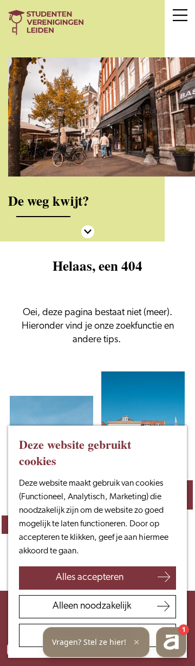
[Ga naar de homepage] (57, 22)
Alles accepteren (89, 578)
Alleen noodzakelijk (92, 606)
